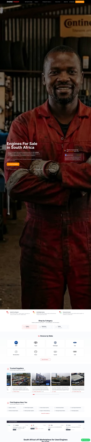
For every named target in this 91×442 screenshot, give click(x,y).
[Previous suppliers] (9, 383)
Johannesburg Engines (60, 407)
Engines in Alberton (12, 407)
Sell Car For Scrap (28, 1)
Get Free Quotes (79, 1)
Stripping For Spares (46, 1)
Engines (36, 1)
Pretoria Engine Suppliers (29, 407)
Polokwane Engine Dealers (13, 410)
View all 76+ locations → (45, 413)
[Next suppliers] (81, 383)
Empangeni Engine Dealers (60, 410)
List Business (71, 1)
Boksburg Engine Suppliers (29, 410)
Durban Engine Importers (44, 407)
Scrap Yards (57, 1)
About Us (66, 1)
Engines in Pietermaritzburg (45, 410)
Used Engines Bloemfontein (76, 407)
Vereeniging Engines (74, 410)
